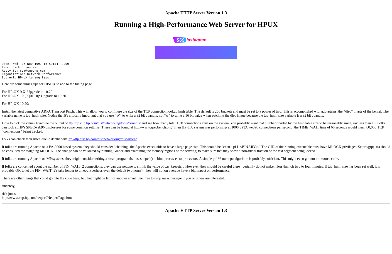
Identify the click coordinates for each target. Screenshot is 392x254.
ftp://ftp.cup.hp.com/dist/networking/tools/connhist (105, 123)
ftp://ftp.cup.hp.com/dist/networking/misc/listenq (103, 139)
